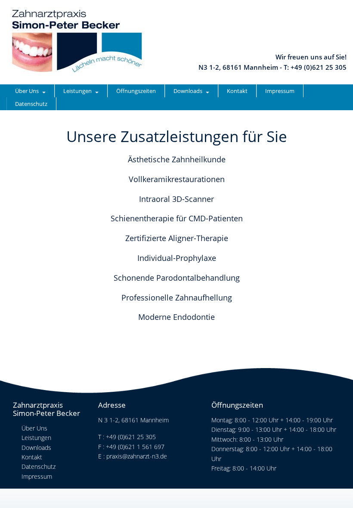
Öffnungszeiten (136, 91)
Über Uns (27, 91)
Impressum (279, 91)
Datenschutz (31, 104)
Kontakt (237, 91)
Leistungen (77, 91)
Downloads (187, 91)
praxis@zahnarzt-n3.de (136, 456)
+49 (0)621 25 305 (131, 437)
